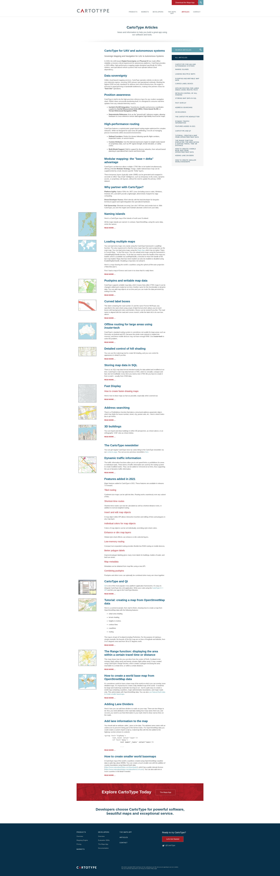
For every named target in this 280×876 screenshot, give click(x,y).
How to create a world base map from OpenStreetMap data (129, 677)
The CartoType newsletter (121, 445)
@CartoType (170, 845)
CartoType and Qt (116, 581)
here (146, 452)
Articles (185, 12)
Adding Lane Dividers (118, 704)
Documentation (103, 848)
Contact (196, 12)
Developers (158, 12)
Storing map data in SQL (120, 365)
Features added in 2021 (119, 479)
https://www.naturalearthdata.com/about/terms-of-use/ (124, 769)
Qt (105, 586)
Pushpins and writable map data (125, 280)
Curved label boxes (117, 301)
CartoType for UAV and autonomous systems (134, 50)
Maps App (141, 250)
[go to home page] (93, 13)
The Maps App (172, 12)
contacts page (112, 452)
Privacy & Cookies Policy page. (149, 868)
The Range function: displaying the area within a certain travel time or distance (131, 653)
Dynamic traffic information (122, 458)
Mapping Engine (82, 840)
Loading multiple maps (119, 241)
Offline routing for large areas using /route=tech (128, 326)
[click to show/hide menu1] (200, 2)
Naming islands (114, 213)
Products (133, 12)
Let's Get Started (172, 839)
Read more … (110, 228)
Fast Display (112, 386)
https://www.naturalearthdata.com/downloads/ (121, 767)
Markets (145, 12)
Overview (80, 836)
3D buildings (112, 426)
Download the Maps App (184, 3)
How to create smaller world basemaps (130, 756)
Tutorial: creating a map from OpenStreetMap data (134, 601)
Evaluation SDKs (104, 840)
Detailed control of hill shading (125, 348)
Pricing (79, 844)
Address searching (117, 407)
